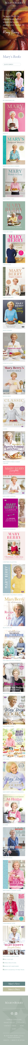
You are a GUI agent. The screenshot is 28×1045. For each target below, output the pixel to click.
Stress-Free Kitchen (10, 963)
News (22, 1026)
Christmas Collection (10, 562)
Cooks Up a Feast (8, 363)
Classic (5, 429)
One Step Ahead (7, 858)
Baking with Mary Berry (11, 966)
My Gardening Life (8, 100)
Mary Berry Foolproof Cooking (13, 595)
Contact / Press (10, 1026)
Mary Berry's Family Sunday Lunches (11, 462)
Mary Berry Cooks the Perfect (12, 693)
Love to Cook (7, 264)
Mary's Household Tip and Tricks (14, 970)
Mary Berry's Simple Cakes (11, 956)
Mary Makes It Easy (8, 199)
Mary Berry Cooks (8, 726)
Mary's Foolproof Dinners (11, 166)
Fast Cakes (6, 759)
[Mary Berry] (14, 2)
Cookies (21, 1022)
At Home (5, 825)
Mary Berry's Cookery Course (12, 890)
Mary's (14, 983)
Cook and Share (8, 232)
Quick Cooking (7, 330)
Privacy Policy (9, 1022)
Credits (6, 1040)
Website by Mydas (18, 1040)
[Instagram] (16, 1013)
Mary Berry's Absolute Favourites (13, 792)
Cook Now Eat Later (9, 923)
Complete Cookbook (9, 529)
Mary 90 (5, 133)
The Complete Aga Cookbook (12, 660)
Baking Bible (7, 396)
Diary (14, 1029)
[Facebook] (12, 1013)
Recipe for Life (7, 628)
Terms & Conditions (14, 1019)
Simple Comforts (8, 297)
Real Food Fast (8, 959)
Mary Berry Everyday (9, 496)
